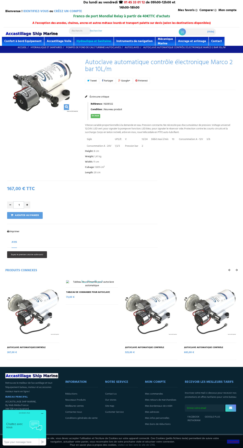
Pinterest (143, 81)
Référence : (97, 104)
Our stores (110, 400)
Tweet (93, 81)
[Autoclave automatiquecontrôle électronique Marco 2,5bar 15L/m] (33, 311)
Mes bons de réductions (158, 424)
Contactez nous (73, 412)
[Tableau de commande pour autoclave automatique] (92, 283)
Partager (108, 81)
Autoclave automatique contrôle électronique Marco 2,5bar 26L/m (144, 348)
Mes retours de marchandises (160, 400)
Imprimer (14, 232)
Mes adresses (152, 412)
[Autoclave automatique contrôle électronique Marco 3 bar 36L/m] (210, 311)
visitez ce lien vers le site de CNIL (136, 444)
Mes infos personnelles (157, 418)
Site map (109, 406)
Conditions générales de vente (81, 418)
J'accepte (233, 441)
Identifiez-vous (36, 11)
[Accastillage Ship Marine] (31, 33)
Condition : (97, 109)
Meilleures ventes (74, 406)
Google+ (125, 81)
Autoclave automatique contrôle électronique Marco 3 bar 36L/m (203, 348)
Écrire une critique (99, 97)
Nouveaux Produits (75, 400)
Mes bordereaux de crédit (158, 406)
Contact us (111, 394)
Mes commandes (154, 394)
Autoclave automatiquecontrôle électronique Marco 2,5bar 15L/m (26, 348)
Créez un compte (68, 11)
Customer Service (114, 412)
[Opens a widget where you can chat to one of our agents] (24, 427)
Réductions (71, 394)
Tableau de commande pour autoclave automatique (88, 293)
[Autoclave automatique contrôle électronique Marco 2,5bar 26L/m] (151, 311)
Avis (14, 242)
